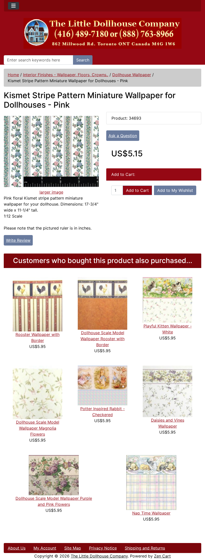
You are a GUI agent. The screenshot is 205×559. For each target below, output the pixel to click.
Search (82, 59)
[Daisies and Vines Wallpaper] (167, 390)
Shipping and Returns (145, 548)
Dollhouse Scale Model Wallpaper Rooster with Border (102, 338)
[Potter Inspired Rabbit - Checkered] (102, 385)
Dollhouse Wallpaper (131, 74)
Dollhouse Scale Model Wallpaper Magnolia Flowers (37, 428)
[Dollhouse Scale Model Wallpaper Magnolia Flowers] (37, 391)
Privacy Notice (103, 548)
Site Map (72, 548)
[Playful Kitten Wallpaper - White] (167, 299)
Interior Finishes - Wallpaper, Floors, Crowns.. (65, 74)
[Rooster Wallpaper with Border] (37, 303)
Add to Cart (137, 190)
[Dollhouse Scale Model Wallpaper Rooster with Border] (102, 302)
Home (13, 74)
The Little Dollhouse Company (99, 556)
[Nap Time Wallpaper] (151, 482)
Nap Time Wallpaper (151, 513)
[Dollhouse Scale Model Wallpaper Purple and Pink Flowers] (54, 474)
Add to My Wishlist (175, 190)
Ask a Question (122, 135)
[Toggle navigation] (13, 5)
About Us (17, 548)
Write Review (18, 240)
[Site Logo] (102, 33)
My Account (45, 548)
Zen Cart (162, 556)
